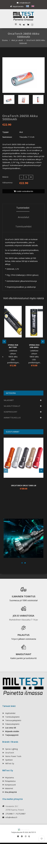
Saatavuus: (7, 137)
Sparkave (9, 760)
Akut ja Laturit (17, 40)
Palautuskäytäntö (12, 724)
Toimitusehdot (23, 226)
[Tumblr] (29, 836)
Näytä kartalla (17, 6)
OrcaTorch (9, 752)
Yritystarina (9, 777)
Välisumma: (7, 182)
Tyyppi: (5, 132)
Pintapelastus (10, 781)
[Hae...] (20, 24)
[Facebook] (18, 836)
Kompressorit (10, 785)
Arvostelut (23, 217)
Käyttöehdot (10, 713)
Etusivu (5, 40)
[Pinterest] (22, 836)
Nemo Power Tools (13, 756)
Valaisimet (9, 788)
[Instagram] (25, 836)
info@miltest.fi (24, 3)
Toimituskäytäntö (12, 717)
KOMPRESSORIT (10, 412)
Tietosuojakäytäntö (13, 720)
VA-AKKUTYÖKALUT (12, 406)
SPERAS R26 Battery (13, 346)
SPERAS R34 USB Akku (34, 346)
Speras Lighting (11, 749)
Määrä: (5, 177)
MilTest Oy (9, 763)
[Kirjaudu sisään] (24, 25)
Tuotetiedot (22, 207)
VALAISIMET (9, 400)
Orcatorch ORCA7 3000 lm (23, 485)
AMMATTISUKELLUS (12, 417)
